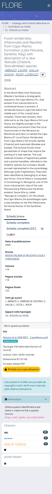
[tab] (42, 229)
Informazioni (14, 399)
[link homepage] (13, 5)
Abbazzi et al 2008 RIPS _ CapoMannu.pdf (25, 337)
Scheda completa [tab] (17, 222)
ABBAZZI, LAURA (16, 70)
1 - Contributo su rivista (17, 26)
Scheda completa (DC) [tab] (21, 228)
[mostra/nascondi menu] (49, 5)
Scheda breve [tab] (15, 216)
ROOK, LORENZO (26, 74)
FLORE (5, 23)
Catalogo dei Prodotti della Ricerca (31, 23)
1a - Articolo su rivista (16, 30)
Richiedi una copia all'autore (23, 369)
